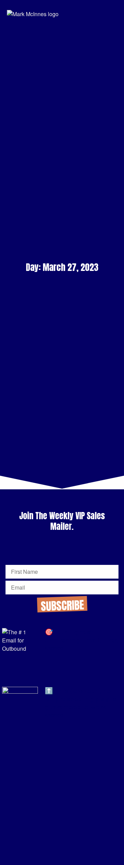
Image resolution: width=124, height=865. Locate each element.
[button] (113, 13)
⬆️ (80, 699)
